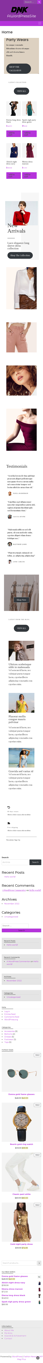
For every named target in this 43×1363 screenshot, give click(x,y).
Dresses (7, 1037)
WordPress (17, 1357)
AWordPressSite (21, 16)
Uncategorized (11, 917)
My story (8, 1333)
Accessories (9, 1031)
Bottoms (8, 1034)
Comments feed (11, 1017)
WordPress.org (11, 1020)
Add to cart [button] (11, 133)
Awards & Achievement (15, 1336)
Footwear (8, 1039)
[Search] (39, 1263)
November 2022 (11, 904)
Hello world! (9, 877)
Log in (7, 1011)
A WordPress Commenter (14, 890)
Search (5, 857)
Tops (6, 1042)
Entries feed (9, 1014)
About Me (9, 1330)
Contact (8, 1338)
